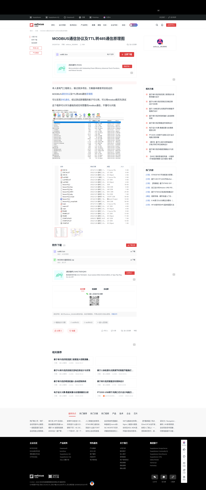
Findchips (95, 17)
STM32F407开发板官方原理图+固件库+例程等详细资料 (160, 175)
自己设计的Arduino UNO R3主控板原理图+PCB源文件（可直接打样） (160, 188)
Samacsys (153, 463)
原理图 (89, 94)
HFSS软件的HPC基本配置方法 (160, 205)
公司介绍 (123, 448)
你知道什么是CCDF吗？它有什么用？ (81, 424)
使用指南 (123, 457)
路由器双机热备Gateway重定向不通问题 (63, 424)
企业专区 (114, 25)
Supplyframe (37, 17)
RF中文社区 (33, 448)
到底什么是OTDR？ (93, 428)
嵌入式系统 (103, 322)
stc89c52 (89, 322)
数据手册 (126, 66)
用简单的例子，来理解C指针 (152, 431)
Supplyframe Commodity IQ (159, 451)
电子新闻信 (93, 460)
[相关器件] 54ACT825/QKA (76, 272)
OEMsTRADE (154, 460)
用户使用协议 (124, 460)
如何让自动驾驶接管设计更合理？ (98, 431)
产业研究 (84, 25)
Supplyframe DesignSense (158, 448)
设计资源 (62, 25)
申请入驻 (36, 48)
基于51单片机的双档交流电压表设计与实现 (72, 370)
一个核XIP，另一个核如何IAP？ (79, 431)
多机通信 (65, 100)
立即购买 (129, 273)
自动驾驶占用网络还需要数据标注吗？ (44, 431)
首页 (31, 31)
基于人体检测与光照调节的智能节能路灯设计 (116, 370)
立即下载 (128, 54)
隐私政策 (123, 465)
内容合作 (93, 457)
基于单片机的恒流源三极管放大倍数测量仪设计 (73, 359)
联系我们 (123, 451)
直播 (93, 25)
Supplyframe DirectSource (158, 454)
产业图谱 (36, 53)
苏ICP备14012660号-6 (58, 485)
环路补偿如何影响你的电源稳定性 (135, 431)
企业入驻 (93, 451)
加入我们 (123, 454)
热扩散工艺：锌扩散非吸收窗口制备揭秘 (45, 421)
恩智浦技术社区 (35, 454)
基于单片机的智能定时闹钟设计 (110, 381)
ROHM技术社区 (35, 451)
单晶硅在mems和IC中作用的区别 (116, 424)
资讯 (53, 25)
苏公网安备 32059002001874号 (77, 485)
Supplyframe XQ (54, 17)
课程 (99, 25)
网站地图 (123, 463)
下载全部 (132, 245)
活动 (123, 25)
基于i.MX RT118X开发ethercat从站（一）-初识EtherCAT (160, 179)
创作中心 (172, 25)
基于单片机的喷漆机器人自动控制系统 (70, 381)
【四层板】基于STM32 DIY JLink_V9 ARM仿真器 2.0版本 (160, 183)
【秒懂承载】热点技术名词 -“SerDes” (155, 421)
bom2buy (63, 451)
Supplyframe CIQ (65, 457)
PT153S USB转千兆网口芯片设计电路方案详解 (116, 392)
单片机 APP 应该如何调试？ (58, 421)
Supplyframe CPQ (156, 457)
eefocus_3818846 (72, 44)
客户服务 (93, 454)
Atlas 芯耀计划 (64, 460)
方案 (36, 31)
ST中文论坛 (33, 457)
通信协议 (66, 94)
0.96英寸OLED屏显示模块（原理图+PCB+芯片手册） (160, 200)
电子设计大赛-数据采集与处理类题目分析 (71, 392)
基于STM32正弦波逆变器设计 (159, 192)
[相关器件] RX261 (75, 65)
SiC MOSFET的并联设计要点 (115, 428)
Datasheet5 (70, 17)
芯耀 (83, 17)
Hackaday (153, 465)
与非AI (108, 17)
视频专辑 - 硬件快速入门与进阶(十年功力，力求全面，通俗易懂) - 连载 (160, 196)
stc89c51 (75, 322)
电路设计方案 (61, 322)
